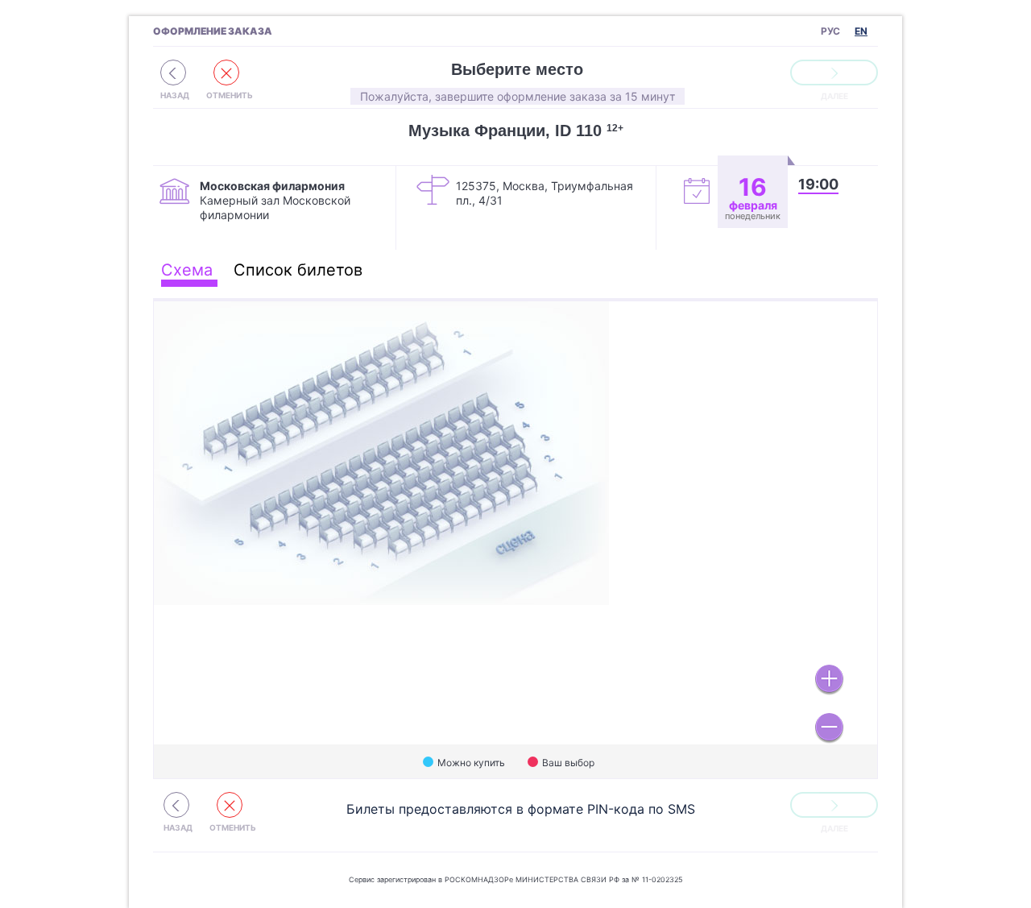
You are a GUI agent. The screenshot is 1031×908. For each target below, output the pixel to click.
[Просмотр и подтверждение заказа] (834, 72)
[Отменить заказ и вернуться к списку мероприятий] (173, 72)
